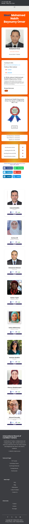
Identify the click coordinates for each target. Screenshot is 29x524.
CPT (13, 212)
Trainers (14, 503)
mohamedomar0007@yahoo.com (13, 64)
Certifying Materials (14, 465)
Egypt (14, 214)
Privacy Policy (8, 521)
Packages (14, 508)
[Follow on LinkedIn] (16, 517)
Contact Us (14, 492)
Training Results (14, 468)
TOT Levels (14, 460)
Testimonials (14, 470)
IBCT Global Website (18, 521)
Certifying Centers (14, 463)
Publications (15, 487)
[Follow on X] (12, 517)
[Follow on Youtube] (20, 517)
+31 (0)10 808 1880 (6, 2)
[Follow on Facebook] (8, 517)
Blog (15, 484)
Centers (14, 506)
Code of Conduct (15, 489)
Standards (14, 127)
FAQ (15, 482)
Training (6, 90)
